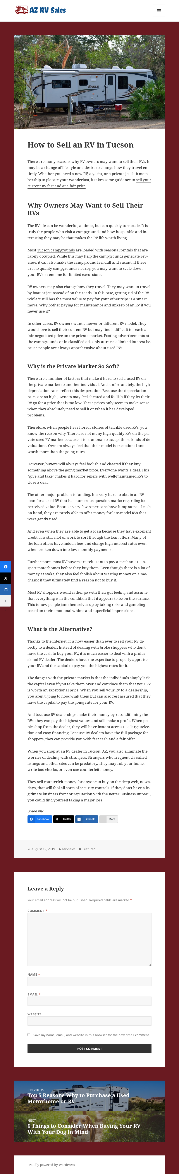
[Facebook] (5, 566)
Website (34, 1014)
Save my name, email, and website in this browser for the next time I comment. (91, 1035)
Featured (89, 849)
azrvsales (69, 849)
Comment (37, 911)
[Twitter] (5, 578)
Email (34, 994)
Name (34, 974)
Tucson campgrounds (56, 250)
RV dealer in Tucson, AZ (86, 751)
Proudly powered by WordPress (51, 1165)
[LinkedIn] (5, 589)
